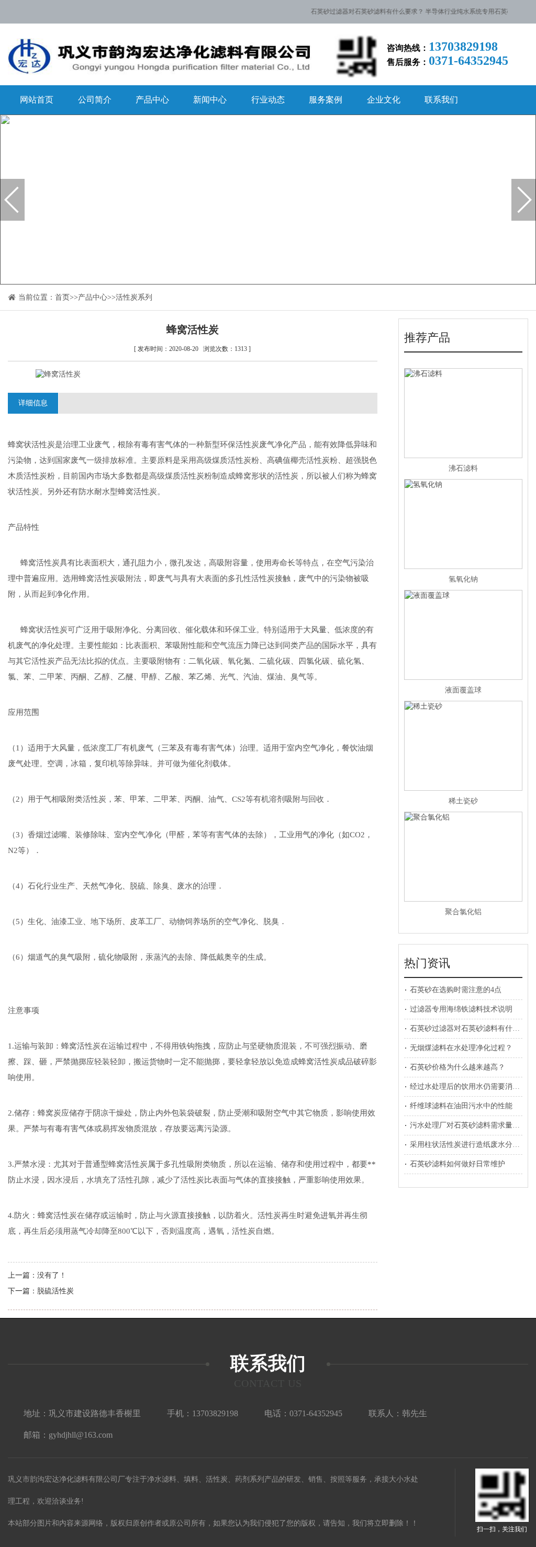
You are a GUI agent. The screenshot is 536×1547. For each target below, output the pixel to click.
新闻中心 (210, 99)
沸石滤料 (463, 468)
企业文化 (383, 99)
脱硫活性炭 (55, 1291)
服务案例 (325, 99)
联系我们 (441, 99)
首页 (62, 297)
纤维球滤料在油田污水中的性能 (461, 1106)
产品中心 (152, 99)
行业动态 (268, 99)
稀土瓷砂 (463, 801)
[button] (12, 200)
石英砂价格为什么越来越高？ (457, 1067)
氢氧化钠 (463, 579)
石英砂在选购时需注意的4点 (455, 990)
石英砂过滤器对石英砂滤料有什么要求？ (355, 11)
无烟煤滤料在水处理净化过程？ (461, 1048)
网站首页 (36, 99)
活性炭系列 (134, 297)
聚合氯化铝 (463, 912)
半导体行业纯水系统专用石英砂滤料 (464, 11)
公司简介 (94, 99)
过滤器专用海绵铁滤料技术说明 (461, 1009)
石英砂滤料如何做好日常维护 (457, 1164)
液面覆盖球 (463, 690)
